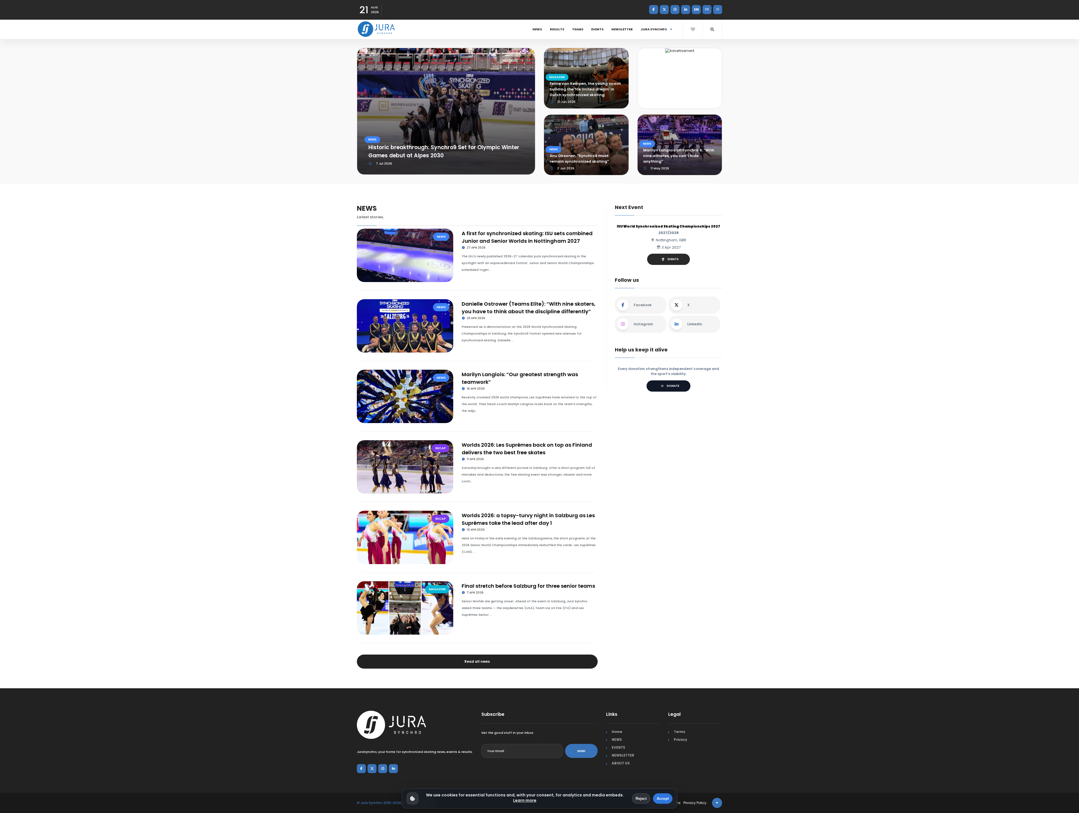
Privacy (680, 739)
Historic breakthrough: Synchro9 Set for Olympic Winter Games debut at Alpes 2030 (443, 151)
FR (707, 9)
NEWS (537, 29)
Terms (679, 731)
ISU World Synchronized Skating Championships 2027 (668, 226)
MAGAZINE (557, 77)
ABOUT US (621, 763)
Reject (641, 798)
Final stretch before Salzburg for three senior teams (528, 585)
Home (617, 731)
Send (581, 751)
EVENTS (597, 29)
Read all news (477, 661)
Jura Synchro (654, 29)
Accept (663, 798)
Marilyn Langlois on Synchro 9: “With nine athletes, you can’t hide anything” (678, 155)
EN (696, 9)
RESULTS (557, 29)
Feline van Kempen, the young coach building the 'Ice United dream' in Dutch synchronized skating (585, 89)
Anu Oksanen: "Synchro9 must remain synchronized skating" (579, 158)
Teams (577, 29)
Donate (673, 386)
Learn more (524, 800)
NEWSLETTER (622, 29)
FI (718, 9)
